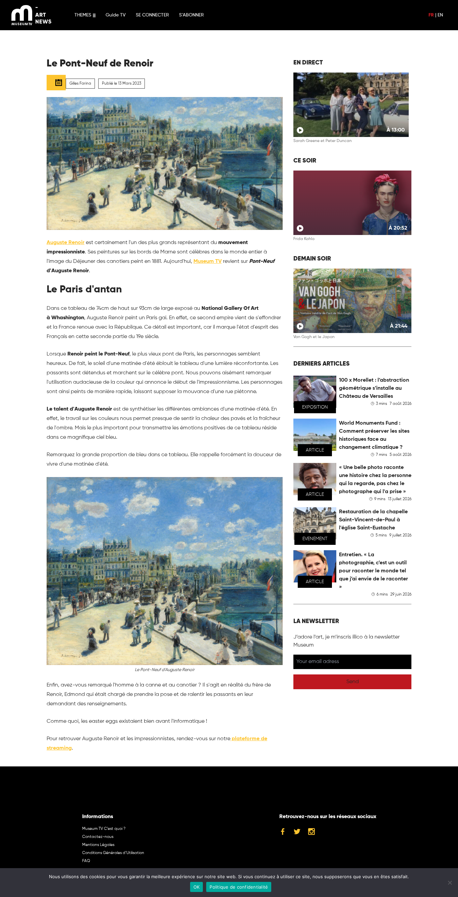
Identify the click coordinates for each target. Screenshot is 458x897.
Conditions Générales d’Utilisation (113, 853)
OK (196, 887)
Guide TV (116, 15)
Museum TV (207, 261)
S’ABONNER (191, 15)
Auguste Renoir (65, 242)
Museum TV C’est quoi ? (103, 829)
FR (431, 15)
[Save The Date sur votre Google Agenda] (56, 82)
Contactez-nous (97, 837)
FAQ (86, 861)
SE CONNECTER (152, 15)
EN (440, 15)
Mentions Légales (98, 845)
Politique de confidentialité (239, 887)
